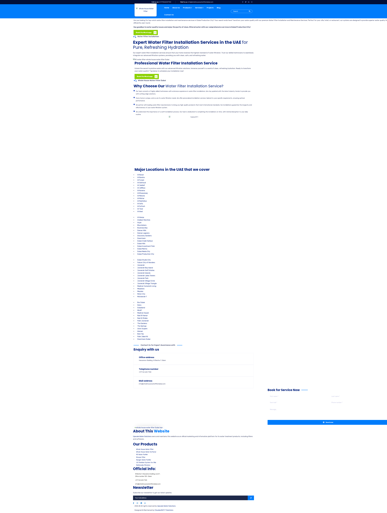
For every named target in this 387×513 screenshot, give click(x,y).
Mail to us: (184, 2)
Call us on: (155, 2)
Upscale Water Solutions (142, 436)
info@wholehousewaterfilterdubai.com (200, 2)
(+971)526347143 (165, 2)
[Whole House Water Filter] (145, 10)
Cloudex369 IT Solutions (164, 510)
